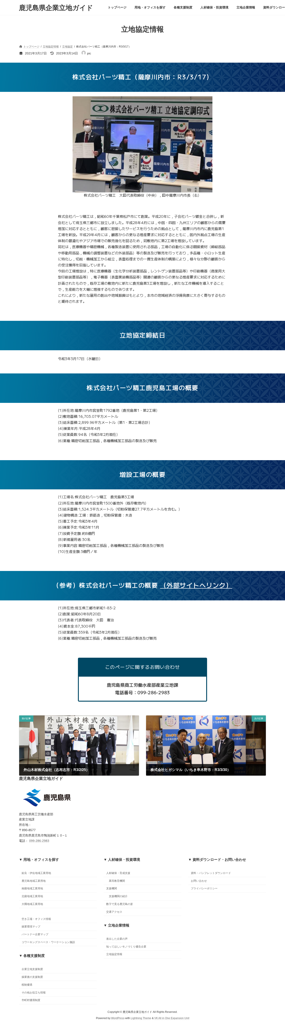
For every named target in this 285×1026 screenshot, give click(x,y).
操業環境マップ (31, 926)
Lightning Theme (141, 1018)
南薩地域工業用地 (32, 888)
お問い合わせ (199, 880)
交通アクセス (114, 911)
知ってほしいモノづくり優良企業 (126, 946)
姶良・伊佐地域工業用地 (36, 873)
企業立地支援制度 (32, 969)
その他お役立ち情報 (34, 992)
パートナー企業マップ (35, 934)
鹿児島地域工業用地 (34, 880)
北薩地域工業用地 (32, 896)
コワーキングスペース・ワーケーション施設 (48, 942)
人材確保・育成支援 (118, 873)
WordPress (117, 1018)
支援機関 (111, 888)
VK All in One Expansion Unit (171, 1018)
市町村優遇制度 (31, 1000)
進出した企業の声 (117, 938)
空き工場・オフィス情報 (36, 919)
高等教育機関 (117, 880)
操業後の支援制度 (32, 977)
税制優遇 (27, 984)
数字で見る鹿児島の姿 (119, 904)
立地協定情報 (114, 954)
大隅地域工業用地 (32, 904)
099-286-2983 (39, 841)
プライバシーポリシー (204, 888)
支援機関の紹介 (118, 896)
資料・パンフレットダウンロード (211, 873)
